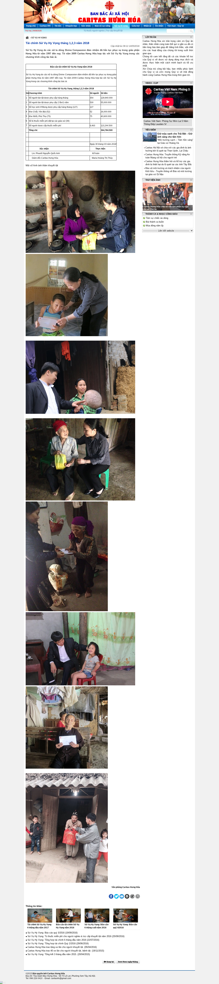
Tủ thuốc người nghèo (94, 30)
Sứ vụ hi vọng (121, 26)
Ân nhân (159, 26)
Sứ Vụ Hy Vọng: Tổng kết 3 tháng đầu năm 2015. (52, 954)
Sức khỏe (86, 26)
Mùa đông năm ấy (155, 225)
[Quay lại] (108, 962)
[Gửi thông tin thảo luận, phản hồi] (132, 896)
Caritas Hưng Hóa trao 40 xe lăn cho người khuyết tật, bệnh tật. (59, 950)
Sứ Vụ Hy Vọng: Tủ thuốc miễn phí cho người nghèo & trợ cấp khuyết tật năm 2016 (69, 936)
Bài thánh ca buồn (155, 222)
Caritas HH (45, 26)
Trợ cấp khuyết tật (114, 30)
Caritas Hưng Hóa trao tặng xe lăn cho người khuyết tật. (56, 947)
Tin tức (58, 26)
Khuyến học (71, 26)
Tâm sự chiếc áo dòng (157, 218)
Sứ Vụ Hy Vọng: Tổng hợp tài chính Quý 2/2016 (52, 943)
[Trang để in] (127, 898)
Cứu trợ (136, 26)
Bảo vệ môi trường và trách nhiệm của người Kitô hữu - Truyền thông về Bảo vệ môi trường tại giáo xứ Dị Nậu (168, 171)
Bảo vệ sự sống (102, 26)
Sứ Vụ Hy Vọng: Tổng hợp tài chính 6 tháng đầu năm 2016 (57, 940)
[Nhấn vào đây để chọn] (128, 962)
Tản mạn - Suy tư (175, 26)
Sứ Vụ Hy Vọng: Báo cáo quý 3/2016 (46, 932)
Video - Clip (151, 83)
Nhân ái (147, 26)
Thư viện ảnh (152, 180)
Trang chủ (31, 26)
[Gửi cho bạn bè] (121, 896)
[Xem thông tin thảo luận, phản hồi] (137, 896)
